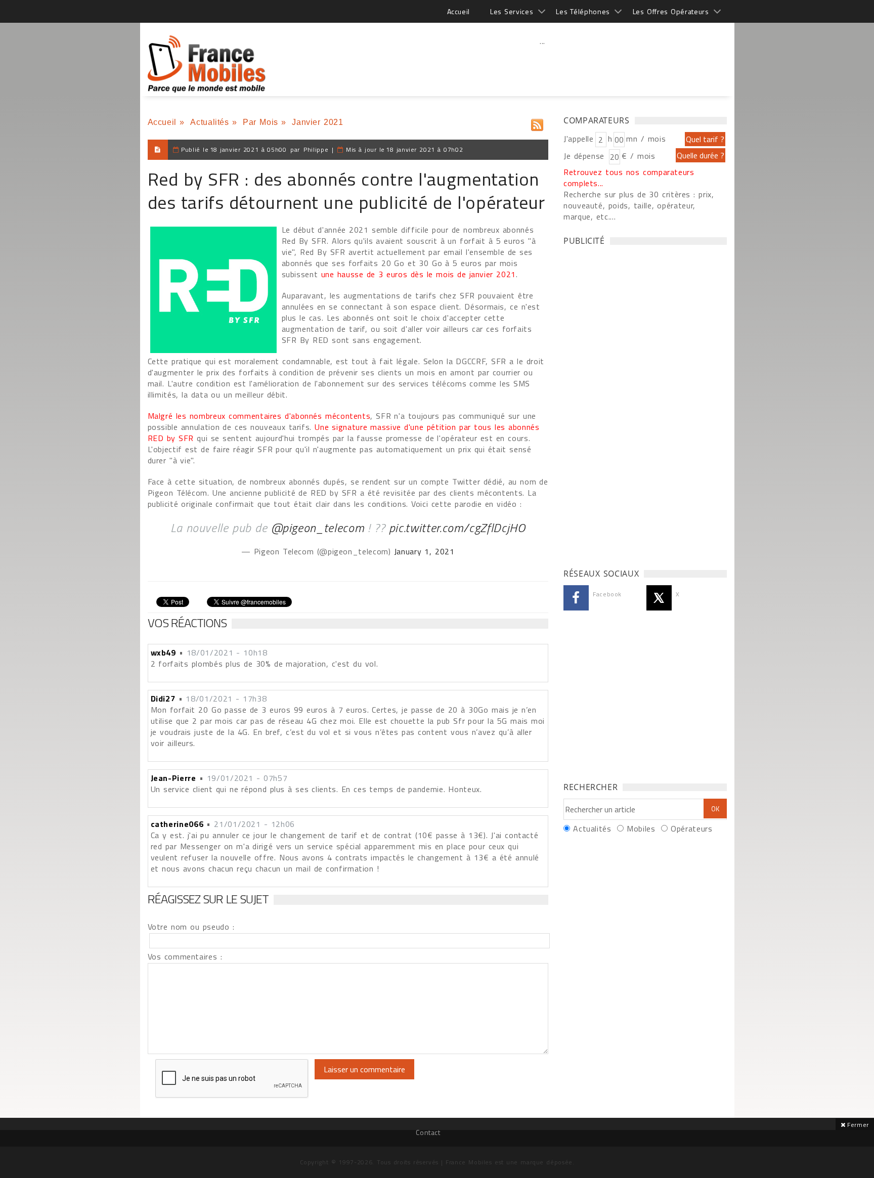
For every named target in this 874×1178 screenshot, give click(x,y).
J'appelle (578, 138)
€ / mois (638, 155)
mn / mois (646, 138)
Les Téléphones (583, 11)
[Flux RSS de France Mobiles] (537, 122)
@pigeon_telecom (318, 527)
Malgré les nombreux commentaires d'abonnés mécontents (259, 416)
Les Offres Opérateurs (671, 11)
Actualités (209, 122)
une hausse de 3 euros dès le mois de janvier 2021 (418, 274)
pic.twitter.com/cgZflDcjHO (457, 527)
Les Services (511, 11)
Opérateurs (691, 828)
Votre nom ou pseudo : (191, 926)
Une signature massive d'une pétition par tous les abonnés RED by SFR (344, 432)
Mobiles (641, 828)
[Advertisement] (543, 63)
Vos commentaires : (185, 956)
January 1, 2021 (424, 551)
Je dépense (585, 155)
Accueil (458, 11)
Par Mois (260, 122)
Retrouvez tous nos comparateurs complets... (628, 177)
